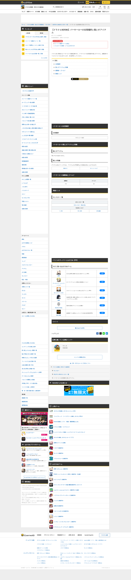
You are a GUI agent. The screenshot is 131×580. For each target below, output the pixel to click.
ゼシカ (23, 298)
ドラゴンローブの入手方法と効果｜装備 (35, 37)
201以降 (99, 211)
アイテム (24, 268)
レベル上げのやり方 (70, 46)
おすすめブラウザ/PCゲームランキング (35, 477)
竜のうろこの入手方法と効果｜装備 (34, 49)
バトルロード (72, 11)
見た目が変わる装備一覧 (28, 368)
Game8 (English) (89, 535)
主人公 (23, 290)
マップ (23, 11)
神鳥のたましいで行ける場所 (29, 357)
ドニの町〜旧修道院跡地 (28, 113)
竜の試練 (24, 205)
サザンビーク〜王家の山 (28, 132)
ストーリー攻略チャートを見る (61, 43)
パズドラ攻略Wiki (64, 548)
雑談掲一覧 (25, 398)
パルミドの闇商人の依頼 (28, 379)
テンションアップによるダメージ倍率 (32, 372)
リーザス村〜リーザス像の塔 (29, 106)
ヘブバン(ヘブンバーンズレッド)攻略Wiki (94, 557)
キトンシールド (94, 168)
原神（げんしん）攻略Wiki (43, 553)
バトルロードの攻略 (59, 46)
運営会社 (80, 535)
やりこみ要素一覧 (26, 179)
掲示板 (41, 33)
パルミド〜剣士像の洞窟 (28, 121)
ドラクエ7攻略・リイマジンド (44, 544)
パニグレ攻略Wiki (41, 561)
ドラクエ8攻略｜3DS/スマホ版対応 (61, 367)
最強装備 (80, 11)
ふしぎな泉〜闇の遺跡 (27, 135)
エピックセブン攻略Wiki (90, 553)
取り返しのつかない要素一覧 (29, 350)
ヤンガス (24, 294)
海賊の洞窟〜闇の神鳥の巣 (29, 150)
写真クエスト (105, 11)
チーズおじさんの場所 (27, 376)
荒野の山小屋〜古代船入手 (29, 124)
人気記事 (28, 33)
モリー (23, 309)
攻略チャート (30, 11)
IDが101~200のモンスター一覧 (61, 374)
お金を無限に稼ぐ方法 (27, 365)
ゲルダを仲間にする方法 (28, 343)
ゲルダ (23, 305)
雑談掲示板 (25, 401)
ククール (24, 301)
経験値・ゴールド (60, 70)
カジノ (23, 194)
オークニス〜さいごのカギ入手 (30, 143)
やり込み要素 (52, 11)
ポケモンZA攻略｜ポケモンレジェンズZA (47, 540)
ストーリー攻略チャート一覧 (32, 41)
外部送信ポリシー (61, 535)
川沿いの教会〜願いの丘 (28, 117)
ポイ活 (82, 2)
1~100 (61, 211)
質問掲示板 (25, 405)
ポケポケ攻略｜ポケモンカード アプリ (93, 544)
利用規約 (39, 535)
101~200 (80, 211)
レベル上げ (25, 183)
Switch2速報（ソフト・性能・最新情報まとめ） (95, 540)
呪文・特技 (25, 279)
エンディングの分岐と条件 (29, 346)
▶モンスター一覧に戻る (80, 205)
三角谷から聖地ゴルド (27, 154)
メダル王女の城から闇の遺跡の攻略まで (32, 128)
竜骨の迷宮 (25, 146)
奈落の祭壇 (25, 157)
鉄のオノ (66, 168)
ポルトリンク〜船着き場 (28, 110)
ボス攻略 (37, 11)
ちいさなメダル (26, 197)
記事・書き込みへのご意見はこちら (81, 363)
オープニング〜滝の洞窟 (28, 102)
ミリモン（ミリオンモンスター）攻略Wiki (70, 563)
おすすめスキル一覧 (27, 250)
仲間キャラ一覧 (26, 287)
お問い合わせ (72, 535)
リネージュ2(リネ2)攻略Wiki (90, 561)
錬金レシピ (44, 11)
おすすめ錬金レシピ (27, 243)
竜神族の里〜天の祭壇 (27, 168)
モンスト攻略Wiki (88, 548)
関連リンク (58, 74)
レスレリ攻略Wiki (41, 563)
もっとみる (44, 58)
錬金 (23, 239)
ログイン (107, 2)
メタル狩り (25, 186)
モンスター (56, 370)
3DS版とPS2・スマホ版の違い (30, 383)
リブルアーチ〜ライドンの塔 (29, 139)
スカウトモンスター (62, 11)
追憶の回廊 (98, 11)
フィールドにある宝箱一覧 (29, 361)
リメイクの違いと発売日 (28, 387)
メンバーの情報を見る (80, 357)
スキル (91, 11)
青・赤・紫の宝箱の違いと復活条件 (31, 390)
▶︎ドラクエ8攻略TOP (28, 91)
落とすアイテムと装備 (61, 67)
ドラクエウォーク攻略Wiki (43, 550)
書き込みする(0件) (79, 328)
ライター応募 (104, 535)
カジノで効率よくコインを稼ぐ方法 (34, 45)
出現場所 (57, 64)
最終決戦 (24, 165)
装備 (23, 254)
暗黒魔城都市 (25, 161)
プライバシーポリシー (49, 535)
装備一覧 (86, 11)
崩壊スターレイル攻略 (42, 548)
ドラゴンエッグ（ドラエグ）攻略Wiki (93, 563)
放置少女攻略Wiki (64, 561)
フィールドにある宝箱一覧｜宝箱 (34, 53)
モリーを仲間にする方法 (28, 316)
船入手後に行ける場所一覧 (29, 354)
